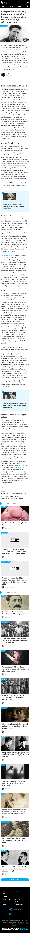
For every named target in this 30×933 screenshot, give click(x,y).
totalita (13, 495)
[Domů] (4, 2)
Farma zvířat (5, 495)
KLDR (26, 308)
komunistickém (19, 467)
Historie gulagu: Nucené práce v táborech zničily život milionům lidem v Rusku (13, 697)
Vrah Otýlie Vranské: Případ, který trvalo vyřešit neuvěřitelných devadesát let (14, 783)
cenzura (20, 495)
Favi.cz (17, 922)
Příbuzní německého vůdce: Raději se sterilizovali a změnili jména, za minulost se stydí (15, 869)
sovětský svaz (5, 498)
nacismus (20, 232)
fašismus (4, 232)
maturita (14, 498)
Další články (15, 879)
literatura (22, 498)
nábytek (22, 922)
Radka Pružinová (8, 528)
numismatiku (15, 925)
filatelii (26, 923)
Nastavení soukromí (20, 891)
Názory (19, 6)
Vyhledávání (28, 2)
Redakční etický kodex (8, 899)
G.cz (10, 920)
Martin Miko (7, 556)
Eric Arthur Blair (17, 493)
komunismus (5, 496)
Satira (11, 6)
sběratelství (21, 923)
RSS (16, 896)
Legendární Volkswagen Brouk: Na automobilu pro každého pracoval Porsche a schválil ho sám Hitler (14, 551)
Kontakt (5, 896)
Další (26, 6)
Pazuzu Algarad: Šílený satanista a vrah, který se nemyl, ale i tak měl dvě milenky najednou (15, 669)
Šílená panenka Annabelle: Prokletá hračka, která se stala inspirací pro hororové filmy (15, 726)
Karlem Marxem (7, 166)
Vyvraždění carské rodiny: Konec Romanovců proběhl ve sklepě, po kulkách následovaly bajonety (14, 812)
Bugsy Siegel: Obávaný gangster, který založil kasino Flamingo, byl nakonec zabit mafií (15, 755)
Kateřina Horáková (9, 587)
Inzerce (4, 904)
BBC (8, 262)
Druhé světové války (7, 255)
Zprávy (4, 6)
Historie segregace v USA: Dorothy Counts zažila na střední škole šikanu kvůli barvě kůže (15, 640)
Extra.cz (12, 922)
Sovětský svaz (18, 286)
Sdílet (2, 80)
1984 (21, 296)
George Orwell (6, 493)
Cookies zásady (19, 904)
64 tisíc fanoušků (17, 909)
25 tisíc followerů (17, 914)
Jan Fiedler (9, 73)
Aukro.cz (9, 923)
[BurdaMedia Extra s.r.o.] (15, 929)
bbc (12, 496)
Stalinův (10, 286)
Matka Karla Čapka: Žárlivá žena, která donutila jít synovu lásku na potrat (14, 840)
